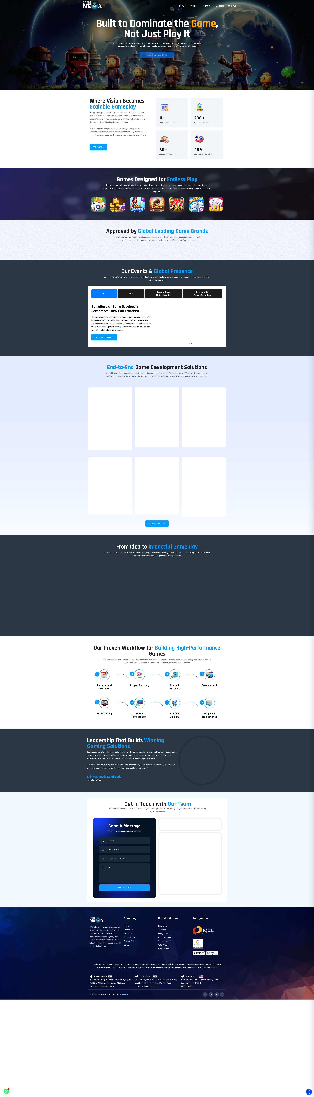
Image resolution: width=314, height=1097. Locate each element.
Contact (232, 6)
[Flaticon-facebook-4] (216, 994)
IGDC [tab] (131, 293)
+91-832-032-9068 (173, 824)
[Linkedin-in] (205, 994)
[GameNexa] (92, 6)
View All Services (157, 523)
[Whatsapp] (6, 1091)
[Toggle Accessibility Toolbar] (309, 1092)
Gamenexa (123, 994)
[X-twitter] (222, 994)
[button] (189, 343)
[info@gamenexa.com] (192, 824)
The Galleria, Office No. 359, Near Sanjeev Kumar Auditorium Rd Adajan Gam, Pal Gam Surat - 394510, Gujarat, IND (156, 983)
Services (206, 6)
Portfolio (219, 6)
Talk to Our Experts (104, 337)
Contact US (98, 147)
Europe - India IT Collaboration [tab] (163, 294)
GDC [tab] (104, 293)
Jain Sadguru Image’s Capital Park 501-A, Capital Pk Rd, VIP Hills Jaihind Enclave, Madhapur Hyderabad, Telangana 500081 (110, 983)
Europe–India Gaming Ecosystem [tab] (202, 294)
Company (192, 6)
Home (181, 6)
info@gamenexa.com (205, 824)
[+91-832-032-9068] (161, 824)
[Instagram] (211, 994)
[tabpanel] (157, 322)
